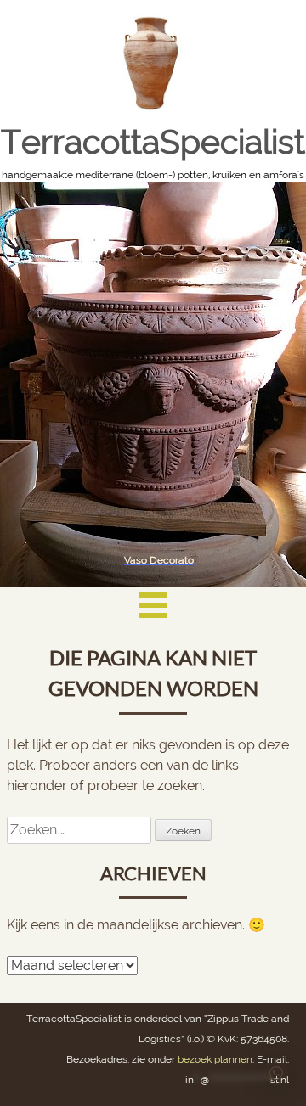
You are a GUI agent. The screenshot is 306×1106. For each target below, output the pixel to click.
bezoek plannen (215, 1059)
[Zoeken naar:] (81, 830)
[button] (276, 1073)
